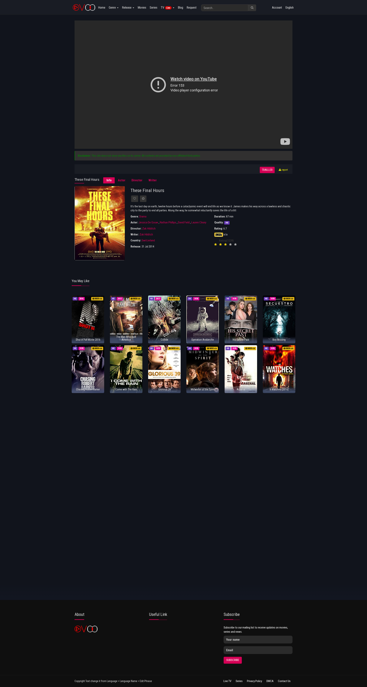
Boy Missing (279, 339)
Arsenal (241, 389)
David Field (184, 222)
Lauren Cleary (198, 222)
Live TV (227, 681)
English (289, 7)
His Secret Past (241, 339)
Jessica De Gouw (148, 222)
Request (191, 7)
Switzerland (148, 240)
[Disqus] (183, 446)
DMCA (270, 681)
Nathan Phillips (168, 222)
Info (109, 180)
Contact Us (284, 681)
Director (137, 180)
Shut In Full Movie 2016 (88, 339)
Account (277, 7)
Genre (113, 7)
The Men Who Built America (126, 338)
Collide (164, 339)
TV (165, 7)
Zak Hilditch (149, 228)
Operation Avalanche (202, 339)
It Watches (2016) (279, 389)
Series (153, 7)
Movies (142, 7)
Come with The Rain (126, 389)
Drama (142, 216)
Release (127, 7)
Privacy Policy (254, 681)
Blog (180, 7)
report (284, 169)
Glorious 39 (164, 389)
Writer (153, 180)
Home (101, 7)
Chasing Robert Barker (88, 389)
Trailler (267, 170)
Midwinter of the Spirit (202, 389)
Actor (121, 180)
